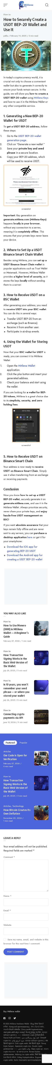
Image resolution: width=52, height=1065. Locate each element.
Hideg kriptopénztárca (25, 1057)
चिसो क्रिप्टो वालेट (41, 1054)
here (29, 537)
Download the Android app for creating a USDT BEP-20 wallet (25, 557)
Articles (7, 751)
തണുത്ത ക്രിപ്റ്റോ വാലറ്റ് (14, 1032)
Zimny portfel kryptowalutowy (31, 1029)
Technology (18, 806)
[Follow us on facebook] (5, 1018)
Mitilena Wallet (26, 366)
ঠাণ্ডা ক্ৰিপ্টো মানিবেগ (9, 1057)
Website (7, 925)
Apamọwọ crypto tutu (23, 1046)
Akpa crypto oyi (37, 1049)
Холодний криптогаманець (19, 1026)
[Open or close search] (46, 5)
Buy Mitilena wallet (11, 1011)
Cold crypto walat (21, 1043)
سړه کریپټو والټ (18, 1040)
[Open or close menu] (5, 5)
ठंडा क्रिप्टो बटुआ (34, 1043)
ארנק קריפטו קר (22, 1051)
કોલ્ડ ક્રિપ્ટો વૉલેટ (37, 1026)
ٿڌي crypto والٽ (24, 1049)
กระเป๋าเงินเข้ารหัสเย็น (11, 1029)
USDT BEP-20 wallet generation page (24, 138)
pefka (6, 35)
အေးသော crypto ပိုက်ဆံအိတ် (33, 1035)
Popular (23, 742)
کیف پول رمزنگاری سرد (30, 1037)
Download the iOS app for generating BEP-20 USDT (22, 549)
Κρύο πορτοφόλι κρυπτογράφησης (27, 1060)
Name (7, 896)
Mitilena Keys (41, 98)
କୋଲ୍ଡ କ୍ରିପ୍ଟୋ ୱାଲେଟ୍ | (34, 1040)
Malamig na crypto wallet (24, 1054)
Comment (9, 857)
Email (7, 910)
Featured (10, 742)
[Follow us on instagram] (9, 1018)
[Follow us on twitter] (14, 1018)
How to (7, 14)
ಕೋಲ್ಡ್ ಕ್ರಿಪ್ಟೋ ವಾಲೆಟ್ (33, 1032)
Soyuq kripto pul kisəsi (11, 1037)
